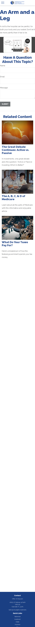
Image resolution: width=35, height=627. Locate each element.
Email (2, 77)
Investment (17, 619)
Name (2, 66)
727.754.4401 (19, 599)
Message (4, 88)
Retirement (18, 616)
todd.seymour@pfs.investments (17, 610)
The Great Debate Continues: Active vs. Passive (15, 150)
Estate (17, 622)
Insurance (17, 624)
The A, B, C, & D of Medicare (13, 198)
